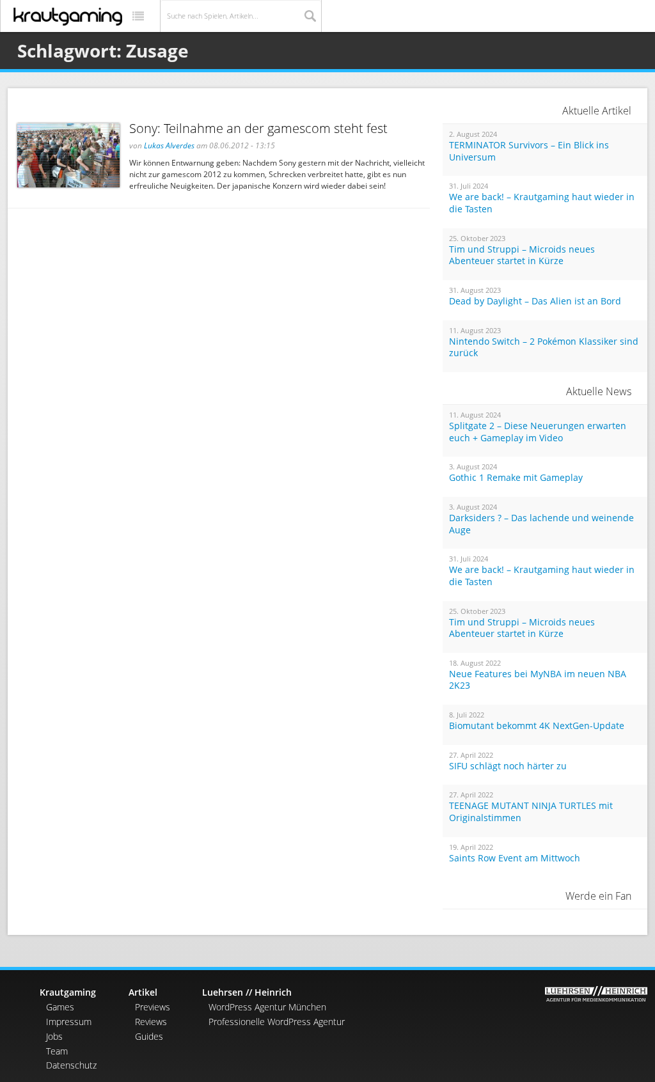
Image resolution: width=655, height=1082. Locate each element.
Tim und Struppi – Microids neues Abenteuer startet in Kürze (522, 255)
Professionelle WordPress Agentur (277, 1021)
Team (57, 1051)
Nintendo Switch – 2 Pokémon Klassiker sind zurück (543, 347)
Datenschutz (71, 1065)
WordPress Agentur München (267, 1007)
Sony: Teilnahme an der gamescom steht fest (258, 128)
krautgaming (67, 17)
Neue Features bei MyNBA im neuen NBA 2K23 (537, 680)
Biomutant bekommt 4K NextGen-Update (536, 726)
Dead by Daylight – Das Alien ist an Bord (535, 301)
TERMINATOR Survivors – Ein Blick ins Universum (529, 151)
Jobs (54, 1036)
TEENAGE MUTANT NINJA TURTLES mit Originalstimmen (531, 812)
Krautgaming (68, 992)
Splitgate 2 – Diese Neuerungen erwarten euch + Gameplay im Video (537, 432)
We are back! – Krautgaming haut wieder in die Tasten (542, 203)
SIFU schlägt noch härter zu (508, 766)
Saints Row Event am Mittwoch (514, 858)
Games (60, 1007)
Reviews (151, 1021)
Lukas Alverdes (169, 145)
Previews (152, 1007)
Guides (149, 1036)
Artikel (143, 992)
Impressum (68, 1021)
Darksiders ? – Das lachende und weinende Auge (541, 524)
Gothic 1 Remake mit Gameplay (516, 477)
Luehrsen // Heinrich (247, 992)
